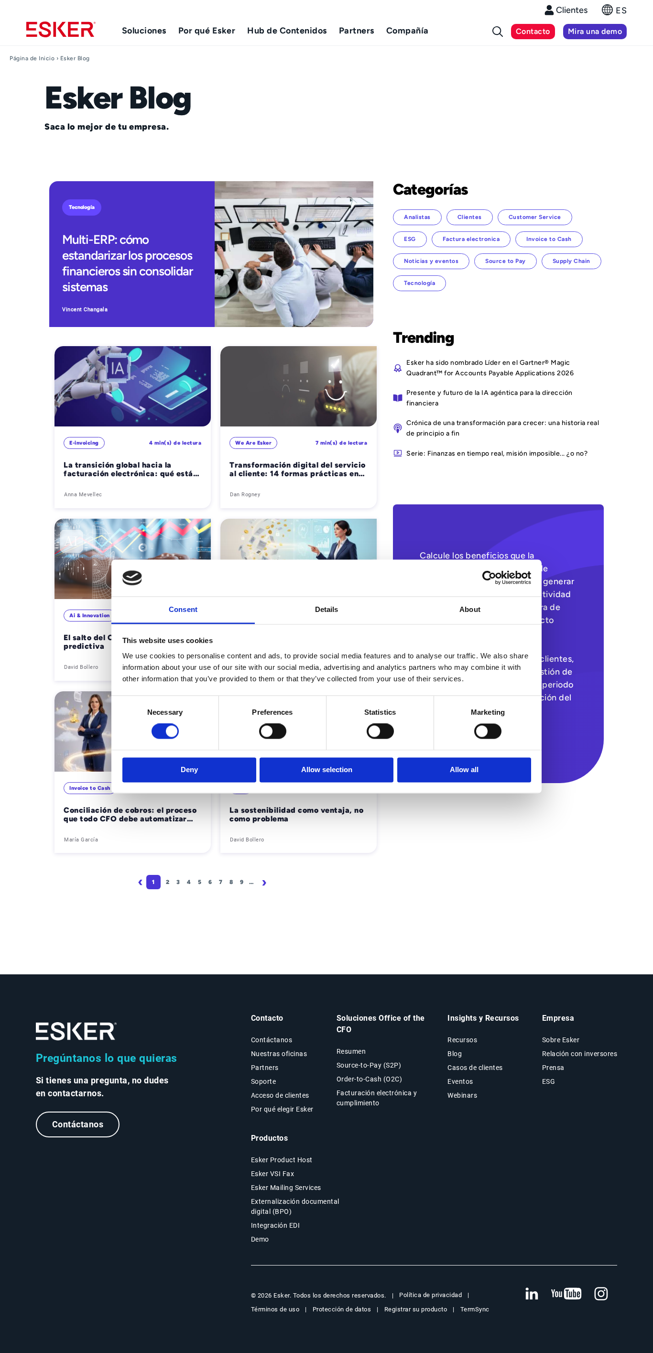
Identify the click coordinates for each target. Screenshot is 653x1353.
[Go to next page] (265, 882)
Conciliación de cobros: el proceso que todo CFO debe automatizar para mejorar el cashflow (130, 815)
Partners (265, 1067)
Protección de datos (342, 1309)
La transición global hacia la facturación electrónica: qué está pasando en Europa (128, 470)
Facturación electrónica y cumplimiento (377, 1098)
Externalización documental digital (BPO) (295, 1206)
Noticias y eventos (431, 261)
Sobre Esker (561, 1040)
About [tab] (469, 609)
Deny (189, 769)
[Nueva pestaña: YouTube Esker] (566, 1294)
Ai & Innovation (89, 615)
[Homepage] (61, 33)
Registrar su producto (415, 1309)
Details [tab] (326, 609)
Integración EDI (275, 1225)
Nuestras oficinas (279, 1054)
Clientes (572, 10)
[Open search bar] (497, 31)
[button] (614, 12)
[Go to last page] (285, 882)
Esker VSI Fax (272, 1174)
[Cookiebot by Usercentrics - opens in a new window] (489, 578)
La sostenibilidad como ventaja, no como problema (296, 814)
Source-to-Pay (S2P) (369, 1065)
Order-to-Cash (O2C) (370, 1079)
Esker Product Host (282, 1160)
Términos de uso (275, 1309)
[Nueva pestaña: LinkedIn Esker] (532, 1294)
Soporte (263, 1081)
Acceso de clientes (280, 1095)
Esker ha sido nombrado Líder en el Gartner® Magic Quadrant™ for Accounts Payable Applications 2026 (490, 367)
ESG (410, 239)
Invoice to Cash (89, 788)
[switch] (272, 731)
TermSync (475, 1309)
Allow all (464, 769)
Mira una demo (595, 31)
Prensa (553, 1067)
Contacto (533, 31)
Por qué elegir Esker (282, 1109)
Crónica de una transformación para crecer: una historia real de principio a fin (502, 427)
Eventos (460, 1081)
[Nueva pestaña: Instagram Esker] (601, 1294)
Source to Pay (505, 261)
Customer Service (535, 217)
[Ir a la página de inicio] (76, 1031)
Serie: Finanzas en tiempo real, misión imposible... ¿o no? (497, 453)
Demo (260, 1239)
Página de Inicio (32, 58)
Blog (454, 1054)
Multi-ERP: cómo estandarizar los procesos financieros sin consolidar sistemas (127, 263)
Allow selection (326, 769)
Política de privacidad (430, 1294)
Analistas (417, 217)
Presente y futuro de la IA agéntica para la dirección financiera (489, 397)
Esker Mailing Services (286, 1187)
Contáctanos (78, 1124)
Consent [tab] (183, 609)
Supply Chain (571, 261)
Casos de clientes (475, 1067)
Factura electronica (471, 239)
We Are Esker (253, 443)
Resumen (351, 1051)
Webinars (462, 1095)
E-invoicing (84, 443)
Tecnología (82, 207)
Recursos (462, 1040)
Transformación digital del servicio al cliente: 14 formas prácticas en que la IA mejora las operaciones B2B (297, 470)
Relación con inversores (580, 1054)
